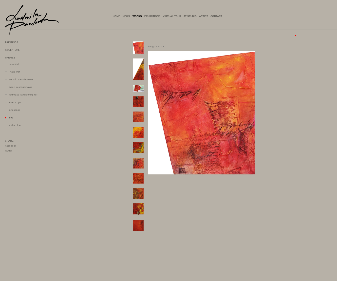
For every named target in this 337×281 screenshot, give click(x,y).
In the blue (15, 125)
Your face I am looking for (23, 94)
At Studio (190, 16)
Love (11, 117)
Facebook (10, 145)
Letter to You (15, 102)
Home (116, 16)
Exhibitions (152, 16)
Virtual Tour (172, 16)
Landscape (14, 110)
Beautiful (14, 64)
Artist (203, 16)
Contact (216, 16)
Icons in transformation (21, 79)
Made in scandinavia (20, 87)
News (126, 16)
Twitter (8, 150)
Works (137, 16)
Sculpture (12, 50)
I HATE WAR (14, 71)
